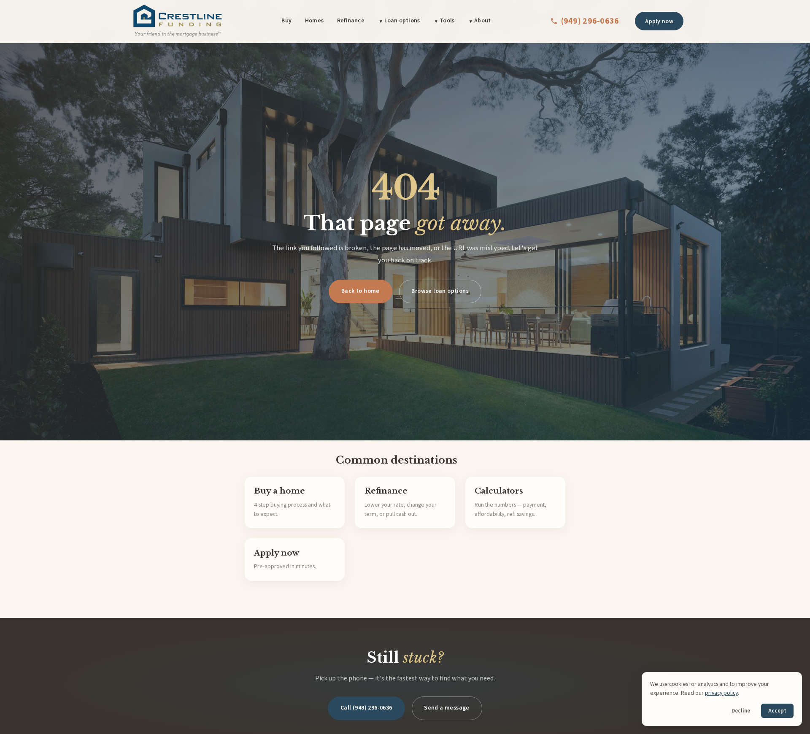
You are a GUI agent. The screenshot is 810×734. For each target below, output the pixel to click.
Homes (314, 20)
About (482, 20)
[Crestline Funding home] (177, 21)
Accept (777, 711)
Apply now (659, 21)
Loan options (402, 20)
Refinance (350, 20)
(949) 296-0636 (590, 21)
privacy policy (721, 693)
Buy (286, 20)
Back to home (360, 291)
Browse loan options (440, 291)
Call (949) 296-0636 (366, 708)
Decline (741, 711)
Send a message (447, 708)
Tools (447, 20)
